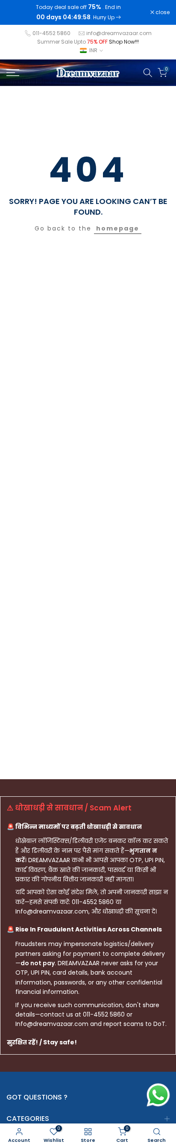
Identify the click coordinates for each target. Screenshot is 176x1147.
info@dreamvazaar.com (119, 33)
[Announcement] (78, 12)
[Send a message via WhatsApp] (158, 1095)
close (162, 12)
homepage (117, 228)
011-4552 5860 (51, 33)
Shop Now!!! (124, 41)
